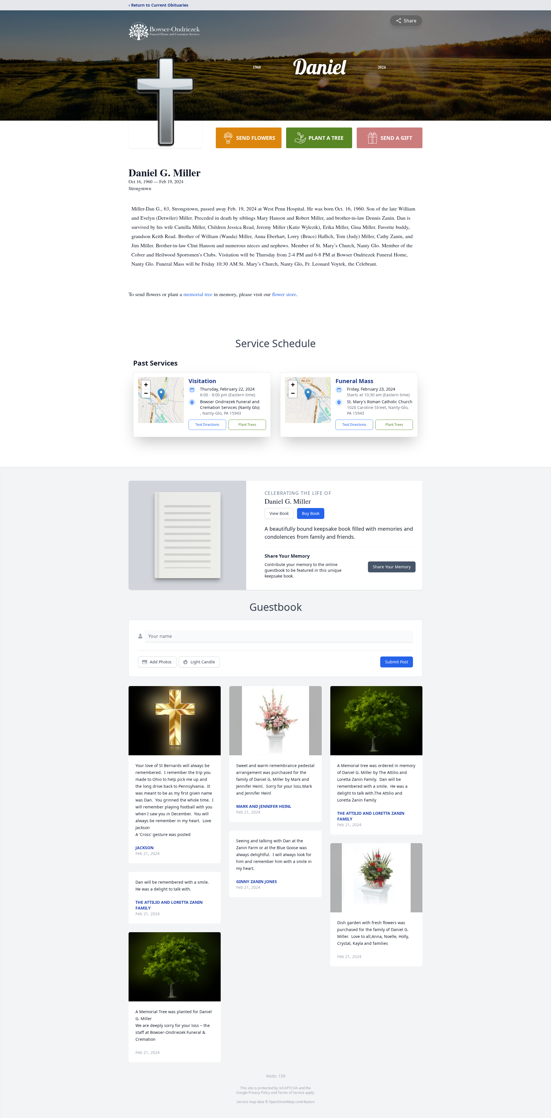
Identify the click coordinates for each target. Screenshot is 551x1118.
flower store (284, 294)
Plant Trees (247, 424)
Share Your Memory (392, 566)
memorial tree (197, 294)
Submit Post (396, 662)
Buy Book (310, 513)
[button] (161, 394)
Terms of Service (291, 1092)
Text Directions (207, 424)
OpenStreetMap (281, 1101)
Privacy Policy (259, 1092)
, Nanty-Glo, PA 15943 (220, 413)
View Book (279, 513)
